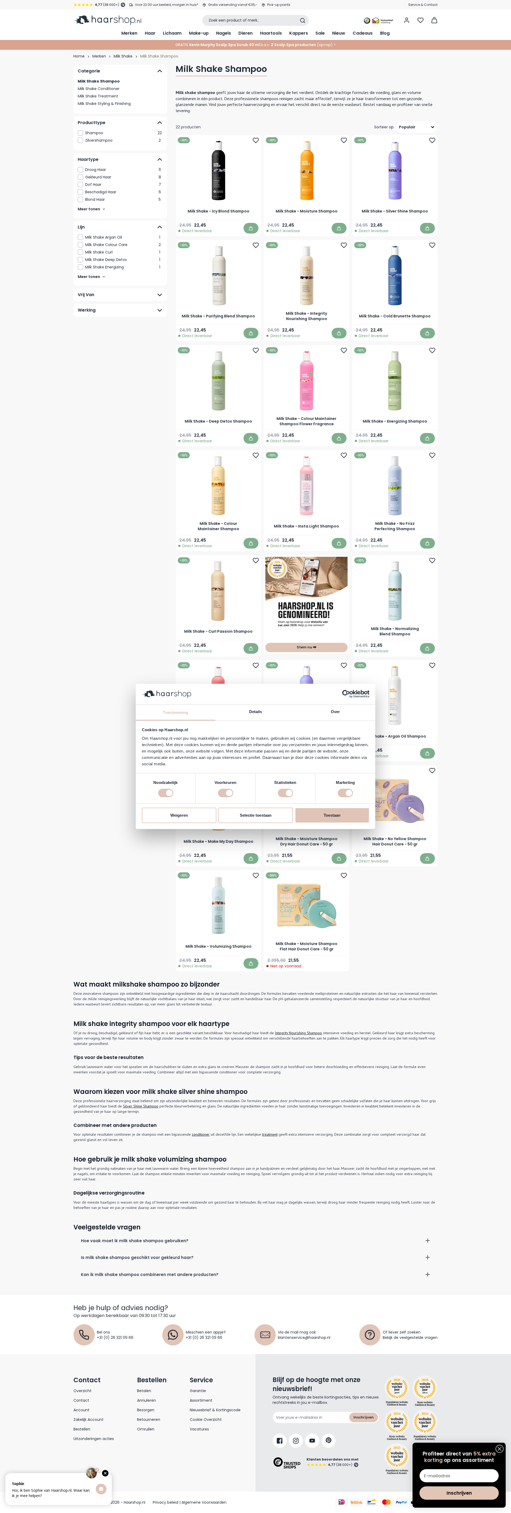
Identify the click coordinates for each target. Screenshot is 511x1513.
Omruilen (145, 1429)
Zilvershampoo (123, 140)
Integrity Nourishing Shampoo (298, 1033)
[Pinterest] (329, 1441)
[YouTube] (312, 1441)
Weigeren (179, 815)
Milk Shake (123, 56)
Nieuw (338, 33)
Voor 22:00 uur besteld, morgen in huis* (166, 4)
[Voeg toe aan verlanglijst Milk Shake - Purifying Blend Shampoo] (256, 245)
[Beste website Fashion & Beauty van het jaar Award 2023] (397, 1458)
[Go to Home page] (107, 20)
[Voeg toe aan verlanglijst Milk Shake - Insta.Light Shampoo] (344, 455)
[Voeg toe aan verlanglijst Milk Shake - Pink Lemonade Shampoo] (256, 665)
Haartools (271, 33)
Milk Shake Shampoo (99, 81)
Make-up (199, 33)
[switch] (225, 793)
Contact (81, 1400)
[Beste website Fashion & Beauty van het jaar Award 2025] (397, 1391)
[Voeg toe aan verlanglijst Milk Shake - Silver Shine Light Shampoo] (344, 665)
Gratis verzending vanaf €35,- (232, 4)
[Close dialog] (500, 1449)
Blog (385, 33)
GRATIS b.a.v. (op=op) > (255, 44)
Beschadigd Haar (123, 192)
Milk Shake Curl (122, 252)
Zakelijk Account (88, 1419)
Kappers (298, 33)
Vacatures (199, 1429)
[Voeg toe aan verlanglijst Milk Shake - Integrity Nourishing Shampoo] (344, 245)
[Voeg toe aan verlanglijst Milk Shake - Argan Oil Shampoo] (432, 665)
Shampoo (123, 133)
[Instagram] (296, 1441)
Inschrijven (363, 1417)
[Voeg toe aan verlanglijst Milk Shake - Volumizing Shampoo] (256, 875)
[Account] (406, 20)
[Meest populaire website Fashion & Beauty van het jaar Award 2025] (425, 1391)
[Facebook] (280, 1441)
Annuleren (146, 1400)
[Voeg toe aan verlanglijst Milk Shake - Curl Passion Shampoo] (256, 560)
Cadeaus (363, 33)
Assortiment (201, 1400)
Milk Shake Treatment (98, 96)
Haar (150, 33)
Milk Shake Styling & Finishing (104, 103)
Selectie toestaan (255, 815)
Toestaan (332, 815)
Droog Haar (123, 169)
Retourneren (148, 1419)
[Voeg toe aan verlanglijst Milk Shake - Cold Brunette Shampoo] (432, 245)
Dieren (245, 33)
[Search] (303, 20)
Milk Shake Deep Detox (122, 259)
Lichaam (172, 33)
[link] (120, 133)
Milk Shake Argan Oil (122, 237)
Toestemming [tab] (175, 712)
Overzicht (82, 1390)
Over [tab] (335, 711)
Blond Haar (123, 199)
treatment (270, 1134)
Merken (129, 33)
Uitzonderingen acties (93, 1438)
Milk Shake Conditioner (98, 88)
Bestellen (81, 1429)
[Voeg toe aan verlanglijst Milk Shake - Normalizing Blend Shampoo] (432, 560)
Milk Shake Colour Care (123, 244)
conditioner (201, 1134)
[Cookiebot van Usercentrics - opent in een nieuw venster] (346, 694)
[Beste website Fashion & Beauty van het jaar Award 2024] (397, 1425)
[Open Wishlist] (420, 20)
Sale (320, 33)
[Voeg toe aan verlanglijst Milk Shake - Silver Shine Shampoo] (432, 140)
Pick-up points (278, 4)
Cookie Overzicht (206, 1419)
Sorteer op (384, 127)
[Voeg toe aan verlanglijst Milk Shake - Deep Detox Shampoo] (256, 350)
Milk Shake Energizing (122, 267)
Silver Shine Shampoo (140, 1106)
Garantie (198, 1390)
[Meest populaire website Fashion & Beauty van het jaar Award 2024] (425, 1425)
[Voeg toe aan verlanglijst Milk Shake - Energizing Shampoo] (432, 350)
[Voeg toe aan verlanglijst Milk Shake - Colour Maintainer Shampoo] (256, 455)
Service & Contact (423, 4)
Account (81, 1410)
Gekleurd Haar (123, 177)
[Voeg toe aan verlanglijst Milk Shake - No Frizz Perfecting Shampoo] (432, 455)
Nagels (223, 33)
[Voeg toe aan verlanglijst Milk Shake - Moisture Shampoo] (344, 140)
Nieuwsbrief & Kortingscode (215, 1410)
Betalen (144, 1390)
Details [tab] (255, 711)
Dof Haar (123, 184)
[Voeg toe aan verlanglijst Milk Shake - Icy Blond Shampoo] (256, 140)
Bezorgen (145, 1410)
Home (79, 56)
